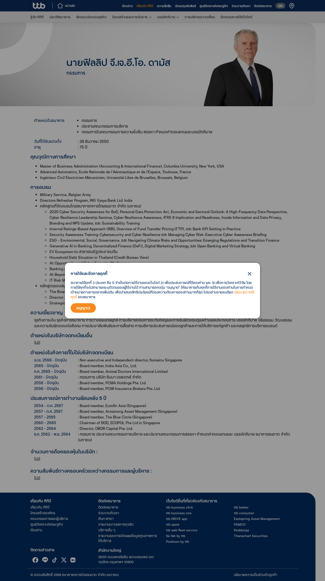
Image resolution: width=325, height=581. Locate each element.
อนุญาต (83, 308)
